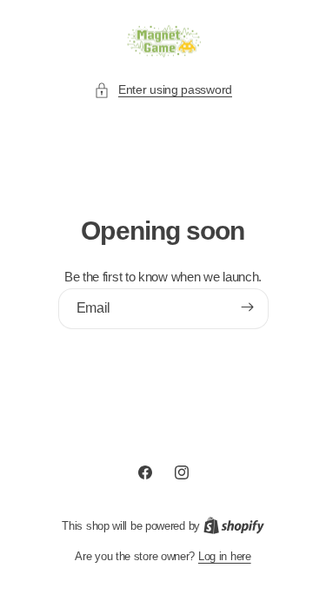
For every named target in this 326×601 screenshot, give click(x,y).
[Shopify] (233, 525)
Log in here (224, 556)
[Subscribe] (247, 307)
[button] (163, 90)
